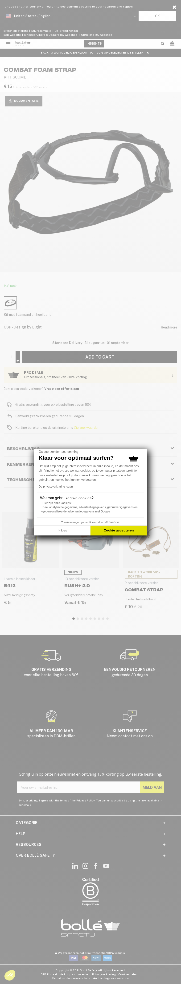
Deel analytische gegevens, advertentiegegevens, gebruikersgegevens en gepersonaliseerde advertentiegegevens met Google (90, 509)
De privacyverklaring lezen (56, 486)
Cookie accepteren (119, 530)
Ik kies (62, 530)
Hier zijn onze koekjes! (56, 503)
